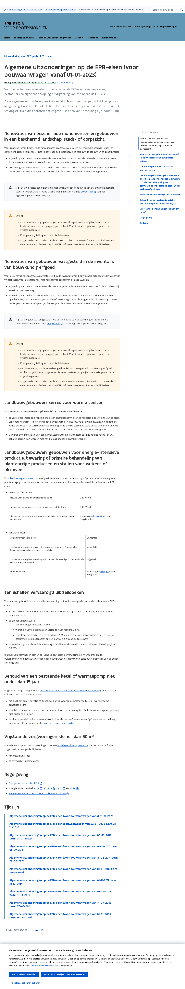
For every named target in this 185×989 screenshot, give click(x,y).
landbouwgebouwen (21, 478)
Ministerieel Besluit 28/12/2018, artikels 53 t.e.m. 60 (37, 793)
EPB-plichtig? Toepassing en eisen (25, 9)
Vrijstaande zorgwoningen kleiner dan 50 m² (159, 210)
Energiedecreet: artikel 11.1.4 (24, 783)
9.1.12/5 (48, 788)
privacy (34, 965)
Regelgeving (146, 217)
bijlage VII (97, 516)
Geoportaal (87, 191)
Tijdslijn (144, 223)
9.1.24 (72, 788)
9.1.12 (36, 788)
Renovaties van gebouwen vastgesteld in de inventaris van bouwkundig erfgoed (159, 158)
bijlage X (104, 571)
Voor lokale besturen (121, 26)
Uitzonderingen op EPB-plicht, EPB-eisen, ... (61, 9)
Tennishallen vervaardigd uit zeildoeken (160, 194)
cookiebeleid (48, 965)
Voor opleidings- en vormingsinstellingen (156, 26)
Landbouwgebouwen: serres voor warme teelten (157, 168)
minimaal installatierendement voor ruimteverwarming (70, 690)
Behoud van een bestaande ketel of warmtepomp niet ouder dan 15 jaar (158, 202)
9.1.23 (59, 788)
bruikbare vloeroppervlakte (58, 723)
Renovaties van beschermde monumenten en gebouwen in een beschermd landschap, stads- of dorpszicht (157, 143)
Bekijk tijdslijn (66, 82)
